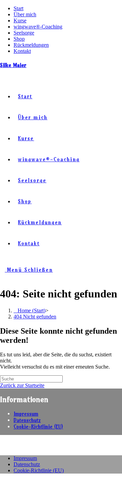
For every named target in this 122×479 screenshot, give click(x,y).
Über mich (25, 14)
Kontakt (22, 51)
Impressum (26, 414)
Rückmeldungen (31, 45)
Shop (19, 39)
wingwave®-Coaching (38, 26)
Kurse (20, 20)
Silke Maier (13, 65)
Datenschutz (27, 420)
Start (18, 8)
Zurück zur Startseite (22, 385)
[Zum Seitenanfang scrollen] (2, 447)
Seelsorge (24, 33)
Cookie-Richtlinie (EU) (38, 426)
